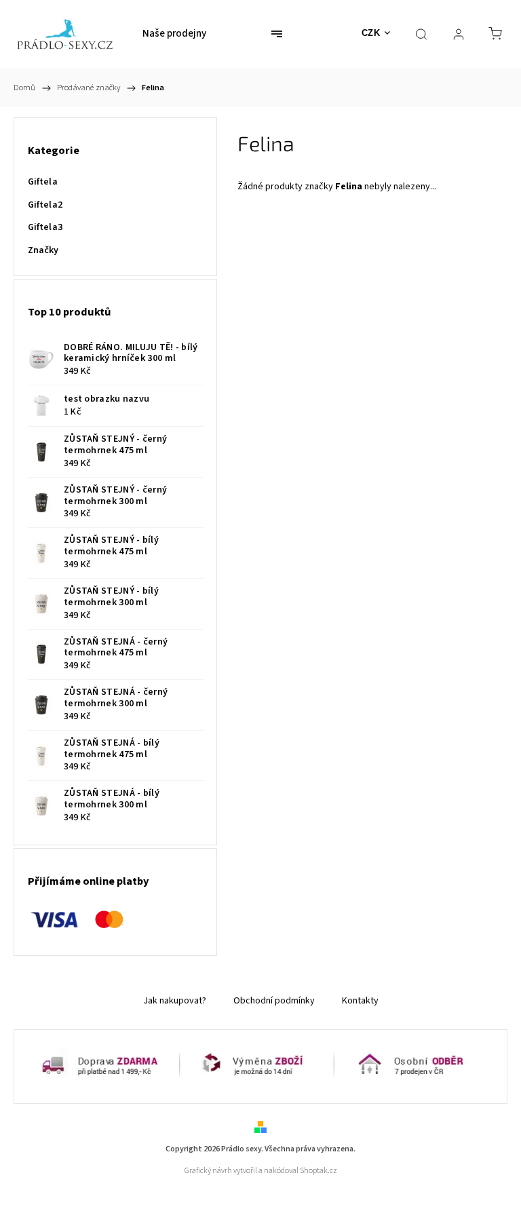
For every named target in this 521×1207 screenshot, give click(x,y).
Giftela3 (45, 227)
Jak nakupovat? (174, 1001)
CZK (371, 33)
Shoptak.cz (318, 1170)
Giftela (43, 182)
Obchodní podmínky (274, 1001)
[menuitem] (174, 34)
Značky (43, 250)
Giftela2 (45, 205)
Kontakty (360, 1001)
